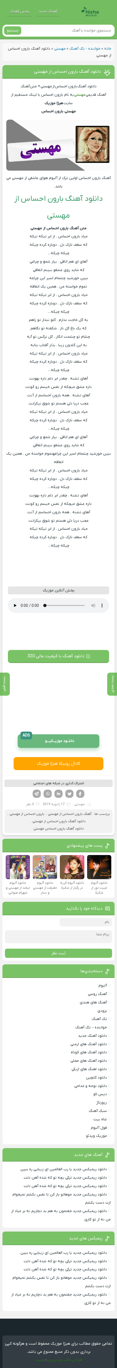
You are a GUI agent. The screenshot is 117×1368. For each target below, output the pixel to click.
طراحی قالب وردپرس (65, 1360)
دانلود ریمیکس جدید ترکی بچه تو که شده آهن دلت (65, 1177)
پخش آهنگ (19, 11)
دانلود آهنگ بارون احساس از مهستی (67, 71)
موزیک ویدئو (96, 1136)
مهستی (60, 48)
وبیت (40, 1360)
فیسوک (80, 794)
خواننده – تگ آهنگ (91, 1027)
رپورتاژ (101, 1102)
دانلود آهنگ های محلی (88, 1060)
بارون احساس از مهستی (27, 814)
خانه (107, 48)
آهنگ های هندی (93, 1002)
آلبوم (102, 985)
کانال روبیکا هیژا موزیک (58, 763)
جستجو (13, 30)
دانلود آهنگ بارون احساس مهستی (58, 828)
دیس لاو (100, 1094)
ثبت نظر (58, 953)
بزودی (102, 1010)
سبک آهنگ (98, 1111)
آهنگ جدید (48, 11)
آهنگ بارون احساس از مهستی (69, 814)
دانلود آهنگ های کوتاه (89, 1052)
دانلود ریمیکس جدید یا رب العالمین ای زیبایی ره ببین (63, 1169)
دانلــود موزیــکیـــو (48, 739)
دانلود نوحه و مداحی (90, 1086)
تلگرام (37, 794)
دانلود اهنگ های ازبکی (89, 1069)
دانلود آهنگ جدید (92, 1035)
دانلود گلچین (96, 1077)
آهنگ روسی (97, 994)
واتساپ (48, 794)
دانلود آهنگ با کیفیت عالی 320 (55, 656)
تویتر (69, 794)
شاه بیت (100, 1119)
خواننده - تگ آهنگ (84, 48)
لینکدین (58, 794)
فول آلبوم (99, 1127)
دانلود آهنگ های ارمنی (88, 1044)
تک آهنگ (99, 1019)
